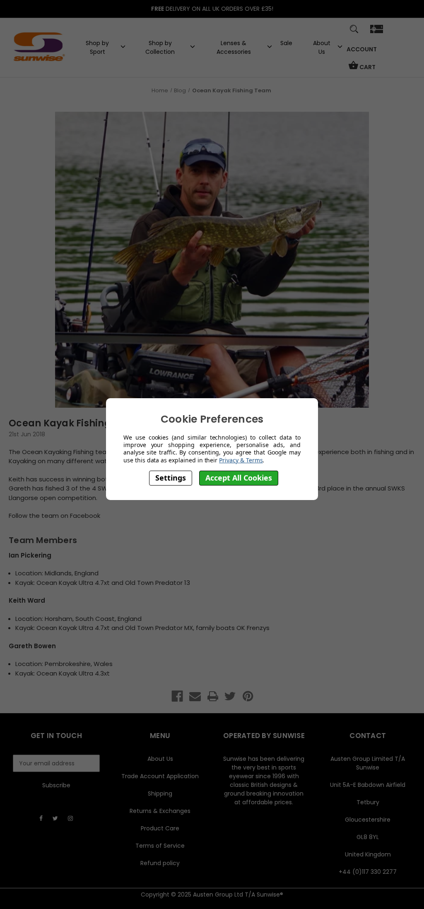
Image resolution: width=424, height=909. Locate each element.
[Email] (195, 696)
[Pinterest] (248, 696)
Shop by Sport (97, 47)
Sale (286, 43)
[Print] (213, 696)
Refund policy (160, 863)
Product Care (160, 828)
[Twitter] (230, 696)
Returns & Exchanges (160, 811)
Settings (170, 478)
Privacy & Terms (241, 460)
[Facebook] (177, 696)
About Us (321, 47)
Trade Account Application (160, 776)
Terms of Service (160, 846)
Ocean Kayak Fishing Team (75, 423)
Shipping (160, 793)
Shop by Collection (160, 47)
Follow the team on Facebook (54, 515)
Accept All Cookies (238, 478)
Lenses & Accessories (234, 47)
